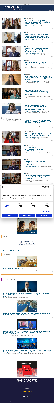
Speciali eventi (6, 236)
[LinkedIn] (52, 10)
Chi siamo (13, 385)
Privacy (31, 385)
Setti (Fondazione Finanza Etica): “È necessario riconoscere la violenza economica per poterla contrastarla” (37, 36)
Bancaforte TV (29, 18)
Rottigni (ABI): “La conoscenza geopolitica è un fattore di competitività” (34, 163)
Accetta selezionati (27, 215)
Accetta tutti (44, 215)
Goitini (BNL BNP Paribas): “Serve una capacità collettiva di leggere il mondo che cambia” (37, 177)
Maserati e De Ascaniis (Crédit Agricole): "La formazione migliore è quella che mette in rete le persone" (38, 22)
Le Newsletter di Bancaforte (10, 279)
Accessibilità (40, 385)
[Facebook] (49, 10)
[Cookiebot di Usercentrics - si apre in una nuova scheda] (43, 187)
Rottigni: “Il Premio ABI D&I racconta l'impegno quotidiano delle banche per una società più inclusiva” (37, 121)
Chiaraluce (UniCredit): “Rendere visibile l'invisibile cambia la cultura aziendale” (38, 134)
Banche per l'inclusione (11, 250)
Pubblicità (27, 385)
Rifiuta (9, 215)
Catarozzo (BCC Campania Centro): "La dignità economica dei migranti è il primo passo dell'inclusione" (37, 50)
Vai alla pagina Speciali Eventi (46, 276)
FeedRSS (23, 385)
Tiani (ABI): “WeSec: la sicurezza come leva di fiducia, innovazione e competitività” (37, 149)
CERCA (48, 1)
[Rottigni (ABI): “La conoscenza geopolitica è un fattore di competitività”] (11, 170)
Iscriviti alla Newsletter (5, 1)
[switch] (20, 206)
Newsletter (18, 385)
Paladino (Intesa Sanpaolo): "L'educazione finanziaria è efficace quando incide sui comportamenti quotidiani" (36, 92)
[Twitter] (50, 10)
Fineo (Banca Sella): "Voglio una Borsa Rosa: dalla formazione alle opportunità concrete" (38, 78)
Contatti (35, 385)
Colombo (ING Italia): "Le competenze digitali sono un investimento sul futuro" (38, 63)
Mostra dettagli (46, 211)
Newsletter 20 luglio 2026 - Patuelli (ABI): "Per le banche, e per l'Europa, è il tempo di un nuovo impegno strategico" (27, 351)
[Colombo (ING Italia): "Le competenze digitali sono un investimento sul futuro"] (11, 70)
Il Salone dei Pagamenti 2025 (13, 268)
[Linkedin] (52, 28)
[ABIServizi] (27, 397)
